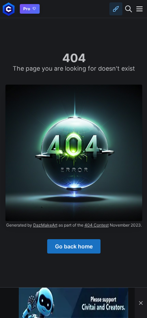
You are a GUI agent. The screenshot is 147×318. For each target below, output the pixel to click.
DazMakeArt (45, 225)
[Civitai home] (8, 9)
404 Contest (96, 225)
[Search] (128, 9)
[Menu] (139, 9)
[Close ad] (141, 303)
